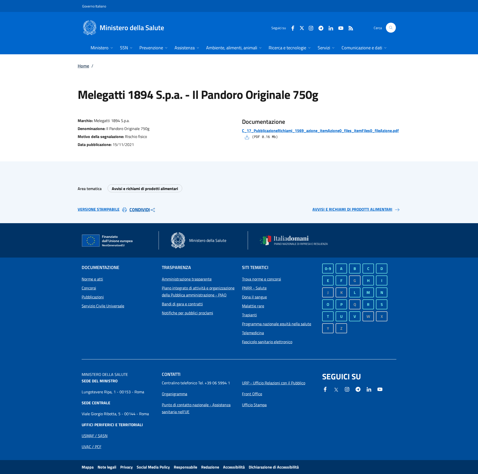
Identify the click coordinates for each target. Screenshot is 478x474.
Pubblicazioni (93, 297)
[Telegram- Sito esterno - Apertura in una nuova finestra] (319, 27)
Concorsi (89, 288)
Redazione (210, 467)
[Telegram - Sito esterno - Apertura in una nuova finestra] (358, 389)
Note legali (107, 467)
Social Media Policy (153, 467)
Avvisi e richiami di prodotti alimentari (145, 189)
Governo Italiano (94, 6)
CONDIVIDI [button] (139, 209)
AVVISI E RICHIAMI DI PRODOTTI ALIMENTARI (352, 209)
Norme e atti (92, 279)
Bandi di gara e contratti (182, 304)
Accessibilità (234, 467)
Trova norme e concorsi (261, 279)
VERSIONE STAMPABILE (99, 209)
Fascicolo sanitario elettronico (267, 342)
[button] (391, 28)
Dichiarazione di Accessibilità (274, 467)
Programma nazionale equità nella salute (276, 324)
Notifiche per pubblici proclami (187, 313)
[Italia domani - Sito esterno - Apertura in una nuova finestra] (297, 240)
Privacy (126, 467)
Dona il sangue (254, 297)
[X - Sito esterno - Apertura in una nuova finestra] (302, 27)
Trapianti (249, 315)
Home (83, 66)
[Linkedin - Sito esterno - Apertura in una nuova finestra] (329, 27)
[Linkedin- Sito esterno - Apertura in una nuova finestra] (369, 389)
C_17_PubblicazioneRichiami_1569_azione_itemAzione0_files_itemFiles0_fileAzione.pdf (320, 131)
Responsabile (185, 467)
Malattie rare (253, 306)
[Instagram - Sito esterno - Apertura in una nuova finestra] (309, 27)
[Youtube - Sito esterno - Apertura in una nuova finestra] (339, 27)
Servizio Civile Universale (103, 306)
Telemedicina (253, 333)
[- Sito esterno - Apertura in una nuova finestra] (380, 389)
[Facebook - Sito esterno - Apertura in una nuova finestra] (291, 27)
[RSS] (349, 27)
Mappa (88, 467)
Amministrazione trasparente (187, 279)
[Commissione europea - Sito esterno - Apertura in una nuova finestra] (107, 240)
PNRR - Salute (254, 288)
